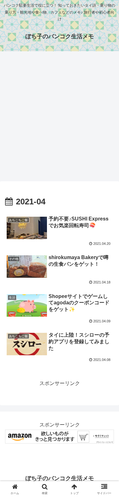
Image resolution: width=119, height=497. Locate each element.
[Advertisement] (59, 118)
